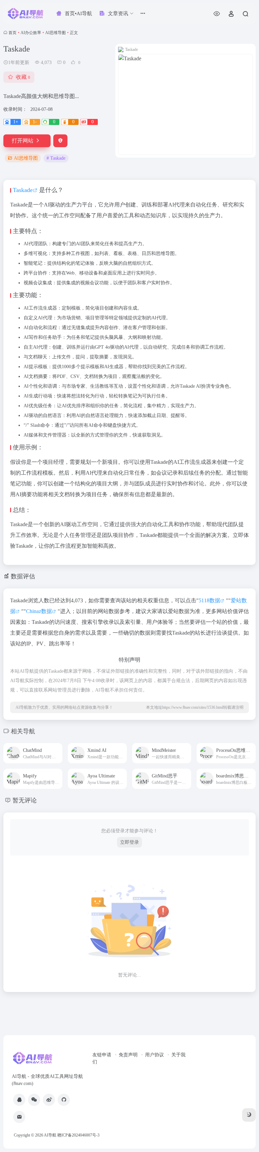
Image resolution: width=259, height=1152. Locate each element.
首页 (12, 32)
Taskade (23, 190)
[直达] (56, 749)
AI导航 (50, 1135)
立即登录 (129, 842)
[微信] (34, 1100)
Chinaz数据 (39, 611)
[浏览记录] (216, 14)
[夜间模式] (249, 1115)
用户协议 (154, 1054)
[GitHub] (64, 1100)
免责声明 (128, 1054)
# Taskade (56, 158)
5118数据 (209, 600)
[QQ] (19, 1100)
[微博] (49, 1100)
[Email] (19, 1117)
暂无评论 (24, 800)
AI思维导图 (55, 32)
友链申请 (101, 1054)
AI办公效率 (31, 32)
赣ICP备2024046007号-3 (78, 1135)
